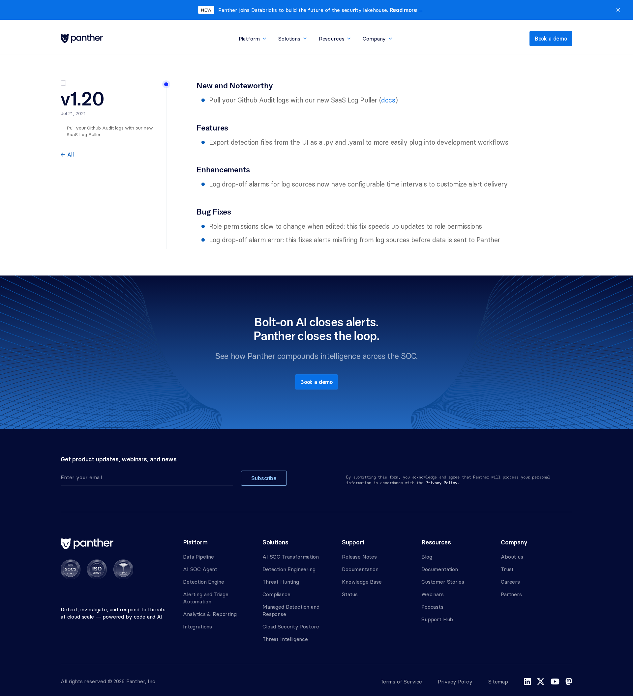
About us (512, 556)
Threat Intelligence (285, 639)
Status (350, 594)
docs (388, 100)
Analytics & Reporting (210, 614)
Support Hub (437, 619)
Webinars (432, 594)
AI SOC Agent (200, 569)
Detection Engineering (289, 569)
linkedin (527, 681)
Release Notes (359, 556)
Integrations (197, 626)
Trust (507, 569)
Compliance (276, 594)
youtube (555, 681)
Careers (510, 581)
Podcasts (432, 606)
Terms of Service (401, 681)
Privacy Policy (455, 681)
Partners (511, 594)
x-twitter (541, 681)
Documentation (360, 569)
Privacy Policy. (443, 482)
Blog (426, 556)
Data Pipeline (198, 556)
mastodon (568, 681)
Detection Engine (203, 581)
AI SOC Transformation (290, 556)
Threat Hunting (280, 581)
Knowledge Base (362, 581)
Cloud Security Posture (290, 626)
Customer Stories (442, 581)
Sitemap (498, 681)
